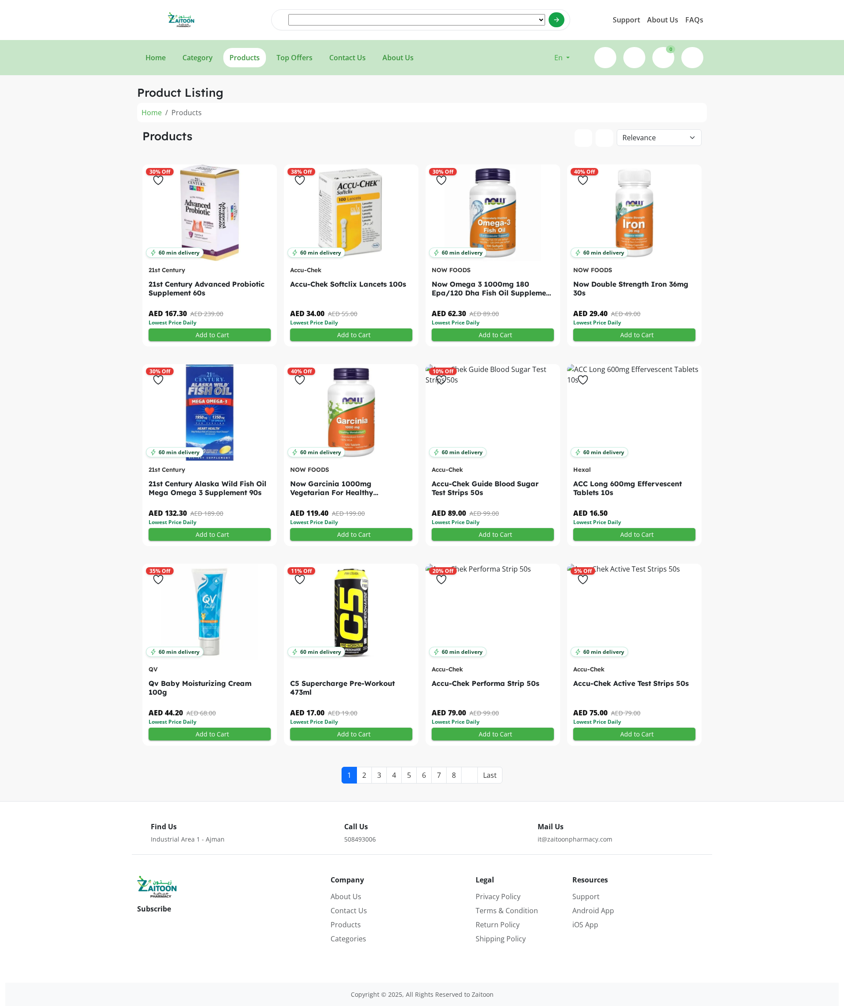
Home (152, 112)
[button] (562, 57)
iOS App (585, 924)
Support (626, 20)
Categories (348, 939)
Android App (593, 910)
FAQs (694, 20)
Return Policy (498, 924)
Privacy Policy (498, 896)
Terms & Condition (507, 910)
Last (490, 775)
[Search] (556, 19)
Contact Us (349, 910)
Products (346, 924)
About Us (662, 20)
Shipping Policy (501, 939)
